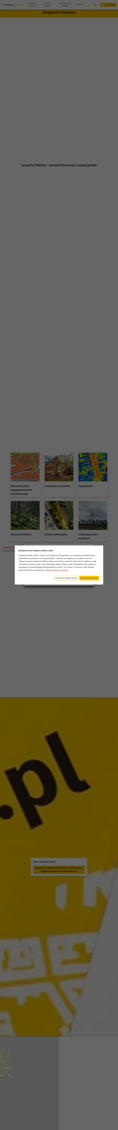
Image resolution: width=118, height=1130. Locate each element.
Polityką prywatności (59, 570)
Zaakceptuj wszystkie (89, 578)
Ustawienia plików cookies (66, 578)
